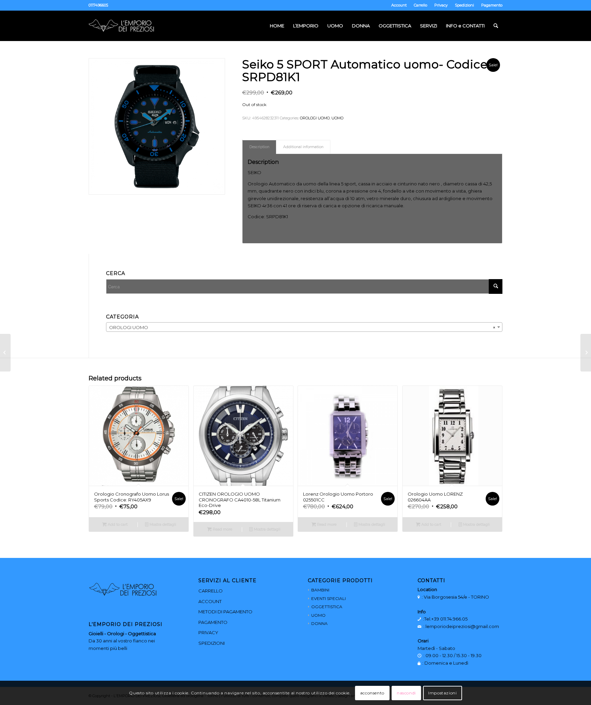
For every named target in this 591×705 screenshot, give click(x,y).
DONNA (319, 623)
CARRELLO (210, 590)
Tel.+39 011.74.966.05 (446, 619)
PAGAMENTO (212, 622)
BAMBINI (320, 589)
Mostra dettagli (162, 524)
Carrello (420, 5)
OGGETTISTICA (326, 606)
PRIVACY (208, 632)
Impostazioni (442, 692)
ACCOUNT (210, 601)
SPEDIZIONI (211, 643)
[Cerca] (495, 26)
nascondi (406, 692)
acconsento (372, 692)
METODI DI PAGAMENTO (225, 611)
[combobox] (304, 327)
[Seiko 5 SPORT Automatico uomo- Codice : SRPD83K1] (5, 352)
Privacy (441, 5)
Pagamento (491, 5)
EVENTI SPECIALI (328, 598)
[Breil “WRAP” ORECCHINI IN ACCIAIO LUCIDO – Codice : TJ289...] (585, 352)
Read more (222, 529)
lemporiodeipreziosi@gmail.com (462, 626)
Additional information (303, 147)
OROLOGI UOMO (315, 118)
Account (399, 5)
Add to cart (117, 524)
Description (259, 147)
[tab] (259, 147)
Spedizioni (464, 5)
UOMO (337, 118)
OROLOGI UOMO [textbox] (302, 327)
